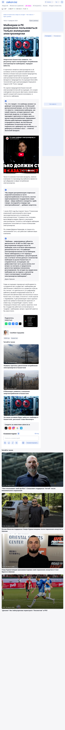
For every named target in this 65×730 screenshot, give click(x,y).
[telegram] (9, 323)
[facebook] (13, 323)
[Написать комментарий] (21, 438)
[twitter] (20, 323)
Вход (37, 433)
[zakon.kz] (11, 2)
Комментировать (32, 443)
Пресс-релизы (7, 16)
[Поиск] (62, 2)
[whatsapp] (6, 323)
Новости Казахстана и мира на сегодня (14, 14)
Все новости (30, 14)
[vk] (16, 323)
